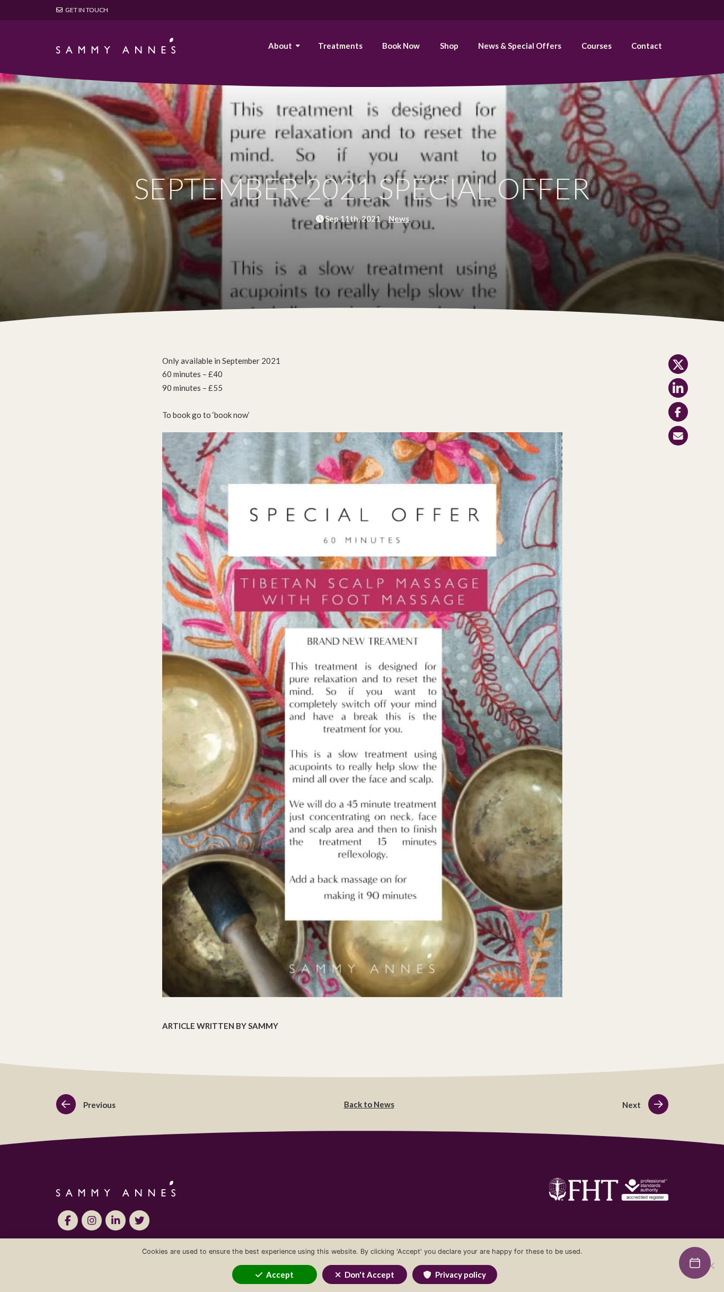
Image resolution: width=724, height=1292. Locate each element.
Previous (99, 1105)
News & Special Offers (519, 45)
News (399, 218)
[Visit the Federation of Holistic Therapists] (521, 1189)
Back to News (369, 1104)
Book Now (401, 45)
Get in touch (86, 10)
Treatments (340, 45)
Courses (596, 45)
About (280, 45)
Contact (646, 45)
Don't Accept (369, 1274)
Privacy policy (460, 1274)
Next (632, 1105)
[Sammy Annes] (115, 45)
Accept (280, 1274)
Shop (449, 45)
